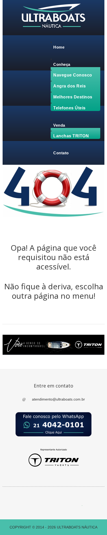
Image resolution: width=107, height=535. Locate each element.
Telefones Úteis (69, 108)
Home (58, 47)
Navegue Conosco (72, 75)
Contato (61, 153)
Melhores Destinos (72, 97)
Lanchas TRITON (71, 136)
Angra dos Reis (69, 86)
